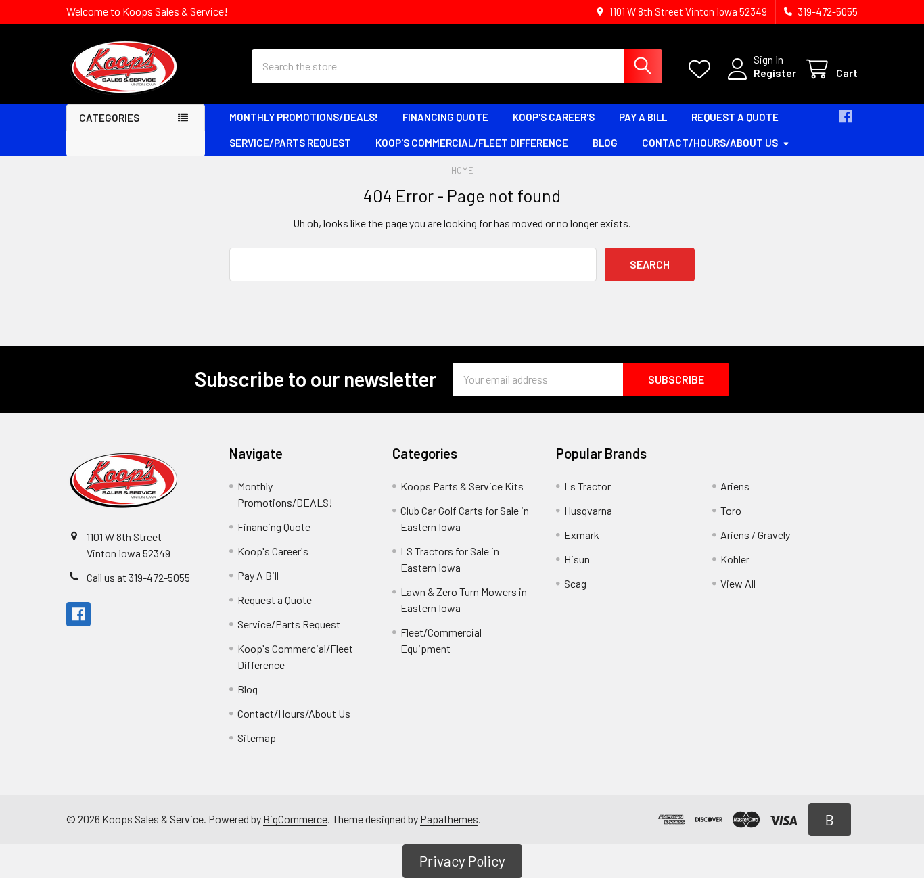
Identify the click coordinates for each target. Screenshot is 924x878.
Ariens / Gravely (755, 534)
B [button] (829, 819)
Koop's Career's (554, 117)
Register (775, 72)
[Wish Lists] (702, 69)
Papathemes (449, 818)
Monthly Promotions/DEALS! (303, 117)
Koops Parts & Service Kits (462, 486)
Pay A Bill (643, 117)
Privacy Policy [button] (462, 860)
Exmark (581, 534)
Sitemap (256, 737)
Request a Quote (735, 117)
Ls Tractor (587, 486)
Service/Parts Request (290, 143)
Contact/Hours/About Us (710, 143)
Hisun (577, 559)
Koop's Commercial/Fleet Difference (471, 143)
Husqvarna (588, 510)
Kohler (734, 559)
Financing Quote (445, 117)
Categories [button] (109, 118)
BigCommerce (295, 818)
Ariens (734, 486)
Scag (575, 583)
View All (738, 583)
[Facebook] (845, 116)
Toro (730, 510)
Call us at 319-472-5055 (138, 577)
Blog (605, 143)
